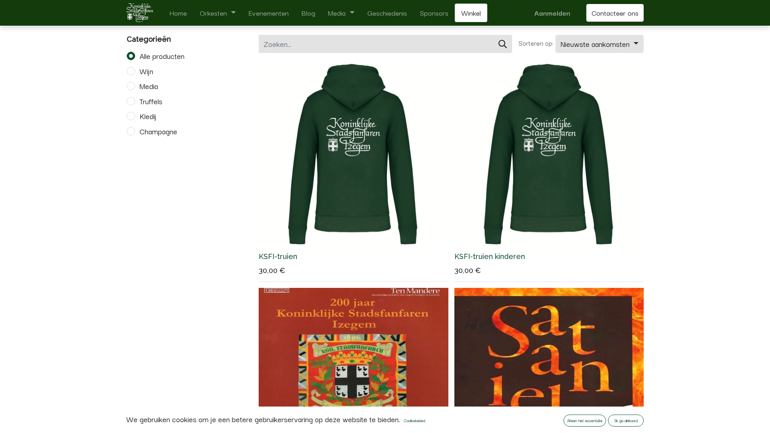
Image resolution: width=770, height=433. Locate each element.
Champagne (158, 131)
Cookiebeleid (414, 420)
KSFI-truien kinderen (489, 256)
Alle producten (162, 55)
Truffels (151, 101)
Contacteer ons (615, 12)
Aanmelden (552, 12)
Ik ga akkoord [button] (626, 420)
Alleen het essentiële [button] (584, 420)
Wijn (146, 71)
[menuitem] (178, 13)
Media (149, 85)
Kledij (148, 115)
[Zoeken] (502, 44)
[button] (599, 44)
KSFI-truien (278, 256)
